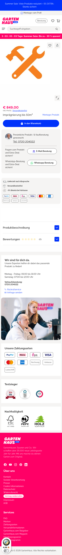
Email (3, 274)
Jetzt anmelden (15, 283)
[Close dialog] (60, 262)
